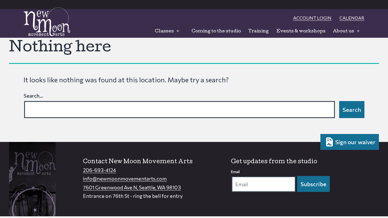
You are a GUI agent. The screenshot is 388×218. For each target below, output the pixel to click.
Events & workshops (301, 31)
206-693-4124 (99, 170)
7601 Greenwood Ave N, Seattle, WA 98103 (132, 187)
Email (235, 171)
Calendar (351, 17)
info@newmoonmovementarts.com (125, 178)
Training (258, 31)
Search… (33, 96)
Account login (312, 17)
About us (343, 31)
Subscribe (313, 184)
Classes (164, 31)
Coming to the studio (216, 31)
